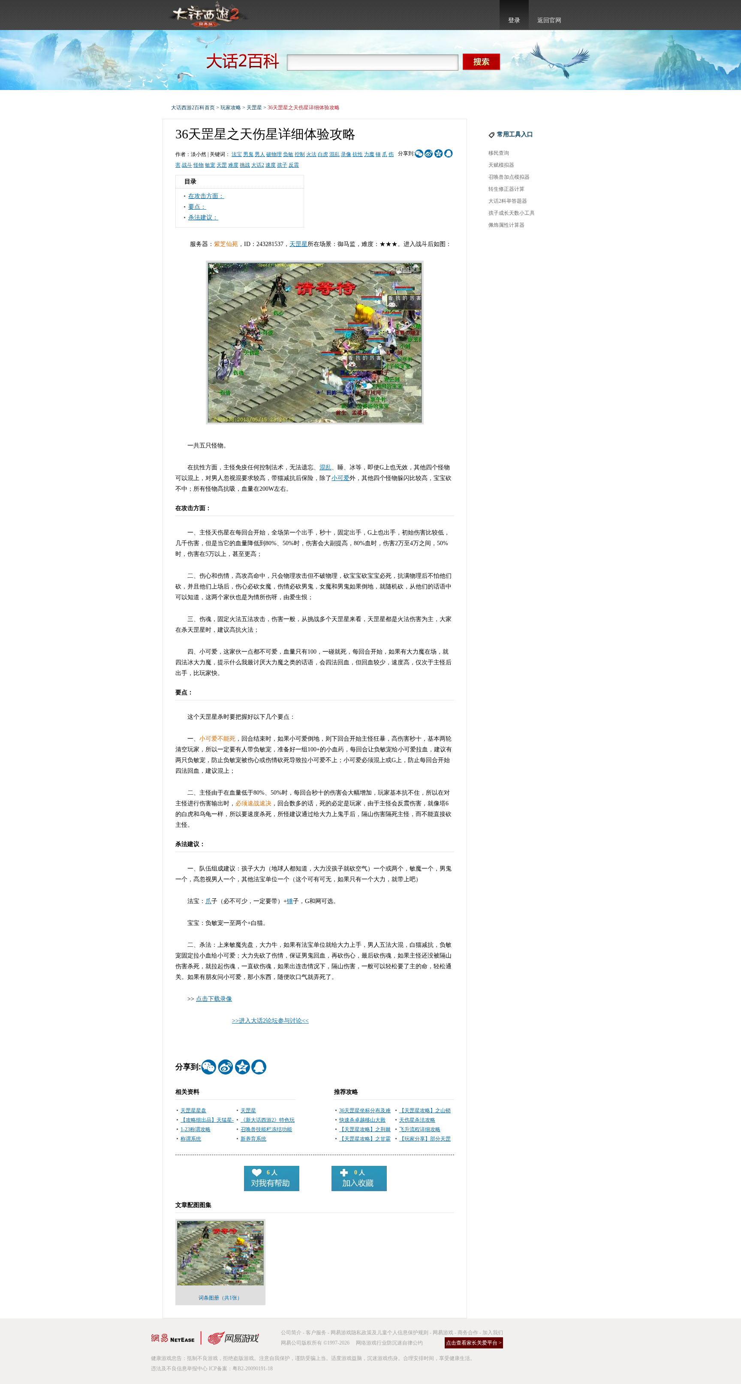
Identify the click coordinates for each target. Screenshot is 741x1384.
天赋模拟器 (501, 165)
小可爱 (340, 478)
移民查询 (498, 153)
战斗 (187, 165)
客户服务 (316, 1333)
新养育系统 (253, 1139)
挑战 (245, 165)
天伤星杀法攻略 (417, 1120)
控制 (300, 154)
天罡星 (254, 108)
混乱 (334, 154)
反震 (294, 165)
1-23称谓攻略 (196, 1129)
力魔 (369, 154)
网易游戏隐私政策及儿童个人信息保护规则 (379, 1333)
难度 (233, 165)
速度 (270, 165)
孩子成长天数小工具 (511, 213)
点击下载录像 (214, 999)
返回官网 (549, 20)
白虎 (323, 154)
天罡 (222, 165)
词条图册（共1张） (220, 1298)
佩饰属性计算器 (506, 225)
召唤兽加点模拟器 (509, 177)
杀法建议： (203, 217)
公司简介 (291, 1333)
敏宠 (210, 165)
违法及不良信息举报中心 (179, 1369)
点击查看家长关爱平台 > (474, 1343)
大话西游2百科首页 (193, 108)
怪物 (198, 165)
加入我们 (492, 1333)
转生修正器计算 (506, 189)
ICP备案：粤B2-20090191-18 (241, 1369)
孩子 (282, 165)
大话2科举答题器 (507, 201)
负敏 (288, 154)
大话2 (257, 165)
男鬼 (248, 154)
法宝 (237, 154)
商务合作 (468, 1333)
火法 (311, 154)
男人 (260, 154)
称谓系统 (191, 1139)
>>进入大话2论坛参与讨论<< (270, 1021)
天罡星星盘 (193, 1111)
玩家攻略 (230, 108)
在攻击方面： (206, 196)
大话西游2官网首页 (208, 15)
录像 (346, 154)
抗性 (357, 154)
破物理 (274, 154)
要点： (197, 207)
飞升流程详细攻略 (419, 1129)
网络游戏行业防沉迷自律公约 (389, 1343)
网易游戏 (443, 1333)
